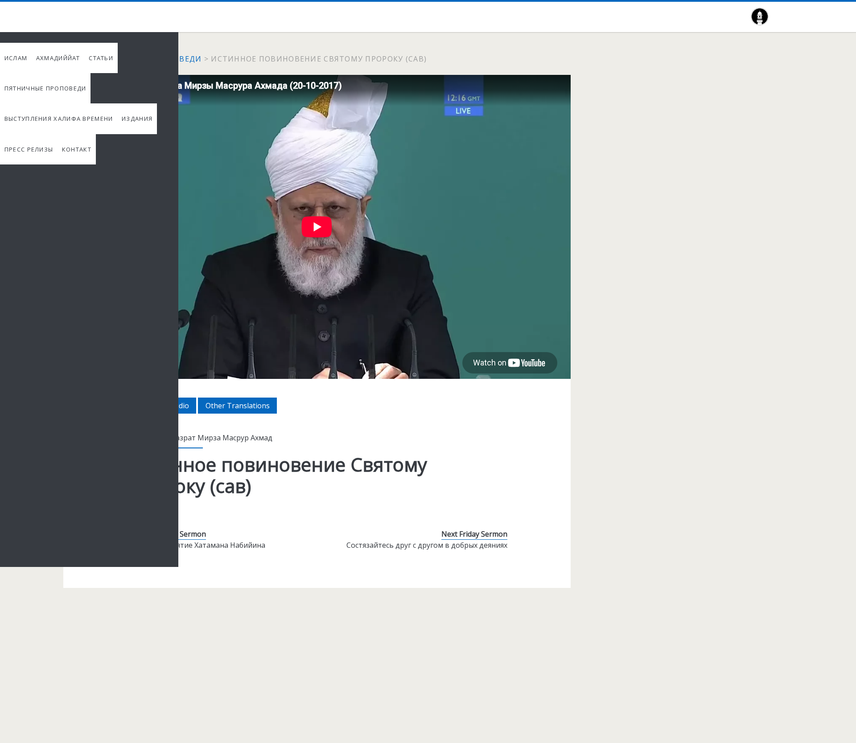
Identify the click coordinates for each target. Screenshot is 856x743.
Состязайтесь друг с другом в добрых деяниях (426, 545)
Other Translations (241, 407)
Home (75, 59)
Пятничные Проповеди (149, 59)
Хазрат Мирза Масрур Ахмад (222, 438)
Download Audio (165, 407)
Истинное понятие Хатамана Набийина (196, 545)
